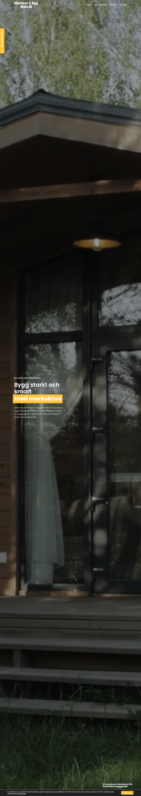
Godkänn (127, 793)
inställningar (22, 794)
